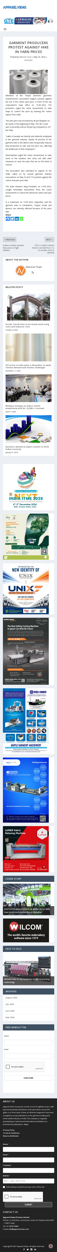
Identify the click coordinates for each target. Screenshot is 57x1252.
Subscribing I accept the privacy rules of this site (25, 1187)
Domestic (28, 60)
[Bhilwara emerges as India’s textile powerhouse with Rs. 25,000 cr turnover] (29, 388)
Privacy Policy (9, 1130)
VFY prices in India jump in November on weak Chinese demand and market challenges (28, 366)
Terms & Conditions (11, 1133)
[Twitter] (12, 219)
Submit (28, 1204)
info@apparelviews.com (18, 1229)
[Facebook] (8, 219)
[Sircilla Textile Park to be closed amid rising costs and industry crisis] (29, 306)
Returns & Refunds (10, 1136)
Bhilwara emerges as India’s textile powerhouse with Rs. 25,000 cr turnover (25, 407)
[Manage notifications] (51, 1246)
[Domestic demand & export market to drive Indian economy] (29, 429)
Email (6, 1049)
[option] (28, 898)
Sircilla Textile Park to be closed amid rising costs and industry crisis (27, 325)
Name (6, 1036)
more (26, 1124)
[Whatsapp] (21, 219)
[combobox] (6, 1181)
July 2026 (10, 1004)
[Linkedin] (17, 219)
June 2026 (10, 1011)
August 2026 (11, 997)
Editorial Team (25, 57)
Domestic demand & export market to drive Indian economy (27, 447)
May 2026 (10, 1017)
